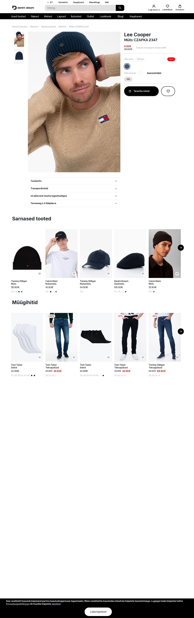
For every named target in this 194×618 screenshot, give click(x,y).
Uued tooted (18, 16)
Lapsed (61, 16)
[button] (74, 181)
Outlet (90, 16)
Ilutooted (76, 16)
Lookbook (105, 16)
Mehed (48, 16)
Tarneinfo (63, 2)
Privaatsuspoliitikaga (17, 604)
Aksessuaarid (48, 26)
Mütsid (62, 26)
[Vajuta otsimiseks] (120, 8)
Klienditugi (94, 2)
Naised (35, 16)
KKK (107, 2)
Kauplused (78, 2)
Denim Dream (19, 26)
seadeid (56, 604)
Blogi (120, 16)
